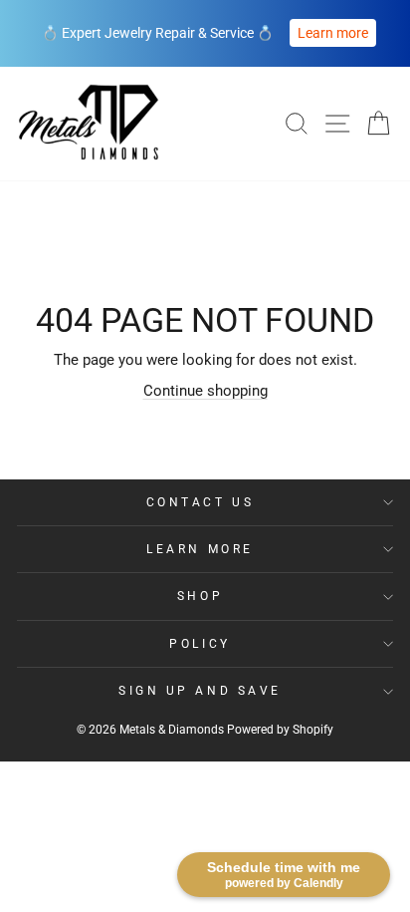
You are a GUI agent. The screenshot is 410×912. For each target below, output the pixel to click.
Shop (200, 596)
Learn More (199, 549)
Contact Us (200, 502)
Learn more (333, 33)
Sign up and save (200, 691)
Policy (199, 644)
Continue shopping (205, 391)
